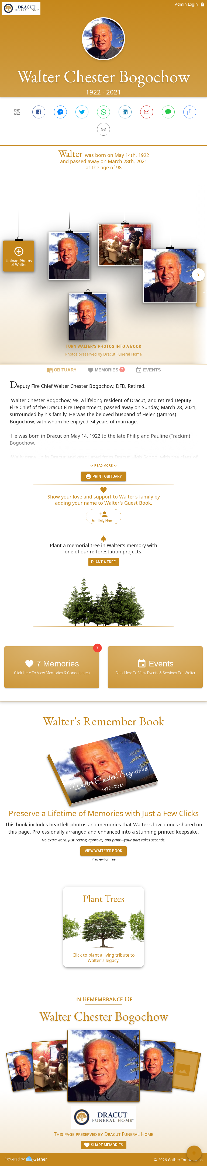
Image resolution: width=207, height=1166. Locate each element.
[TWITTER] (81, 112)
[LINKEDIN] (125, 112)
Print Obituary (107, 476)
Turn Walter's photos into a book (104, 346)
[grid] (103, 278)
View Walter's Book (103, 851)
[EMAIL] (146, 112)
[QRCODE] (17, 112)
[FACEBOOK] (38, 112)
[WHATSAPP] (103, 112)
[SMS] (168, 112)
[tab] (61, 369)
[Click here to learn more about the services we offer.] (103, 1118)
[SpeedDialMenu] (194, 1153)
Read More (103, 466)
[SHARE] (189, 112)
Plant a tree (103, 562)
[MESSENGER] (60, 112)
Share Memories (106, 1145)
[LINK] (103, 129)
